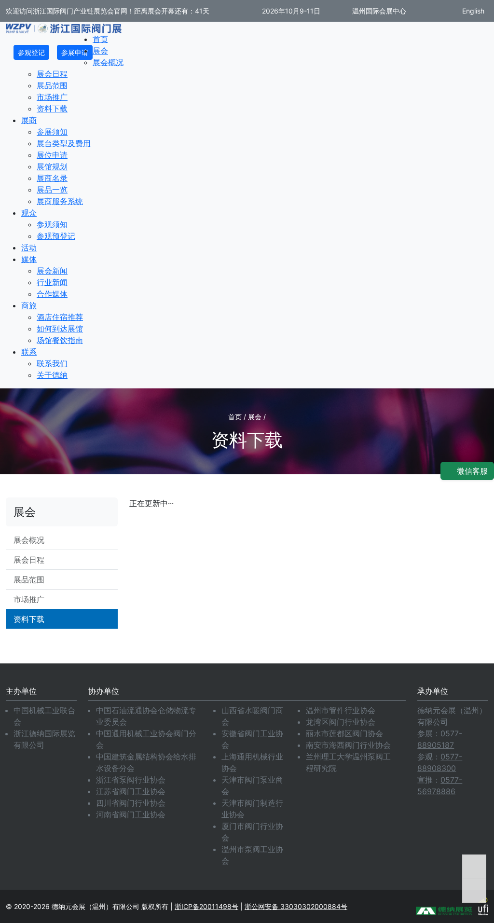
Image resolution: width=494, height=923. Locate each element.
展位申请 (52, 155)
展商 (29, 120)
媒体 (29, 259)
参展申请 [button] (74, 52)
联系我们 (52, 363)
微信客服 (471, 471)
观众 (29, 213)
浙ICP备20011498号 (206, 906)
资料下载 (52, 108)
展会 (100, 50)
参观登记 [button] (31, 52)
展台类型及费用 (64, 143)
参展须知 (52, 132)
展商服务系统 (60, 201)
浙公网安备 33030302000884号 (296, 906)
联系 (29, 352)
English (472, 11)
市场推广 (52, 97)
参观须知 (52, 224)
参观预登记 (56, 236)
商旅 (29, 305)
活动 (29, 247)
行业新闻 (52, 282)
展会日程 (52, 74)
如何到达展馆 (60, 328)
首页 (100, 39)
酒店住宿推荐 (60, 317)
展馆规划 (52, 166)
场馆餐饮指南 (60, 340)
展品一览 (52, 189)
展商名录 (52, 178)
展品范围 (52, 85)
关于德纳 (52, 375)
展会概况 (108, 62)
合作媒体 (52, 294)
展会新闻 (52, 271)
